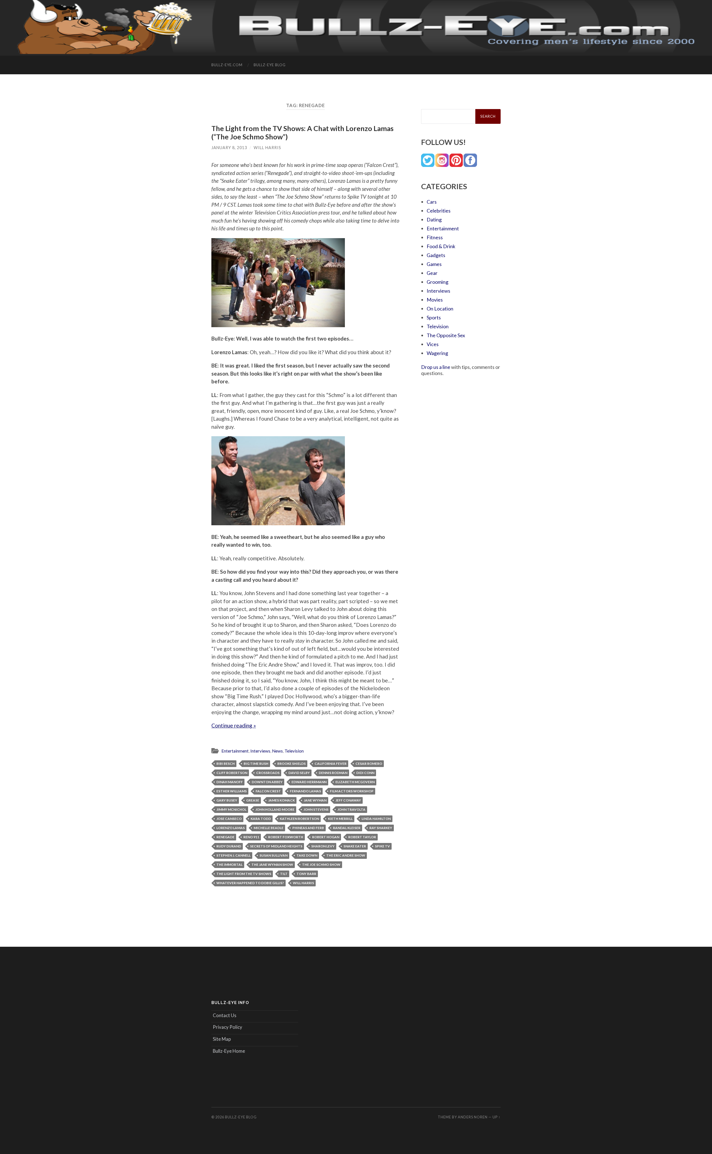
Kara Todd (261, 819)
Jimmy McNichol (231, 809)
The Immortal (229, 864)
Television (294, 750)
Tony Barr (306, 874)
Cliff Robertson (231, 773)
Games (434, 264)
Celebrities (439, 211)
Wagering (437, 353)
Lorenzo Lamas (230, 828)
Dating (434, 219)
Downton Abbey (267, 782)
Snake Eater (354, 846)
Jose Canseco (229, 819)
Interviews (260, 750)
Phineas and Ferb (308, 828)
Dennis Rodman (333, 773)
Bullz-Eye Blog (270, 65)
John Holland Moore (275, 809)
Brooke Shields (291, 763)
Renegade (225, 837)
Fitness (435, 237)
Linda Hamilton (376, 819)
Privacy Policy (227, 1027)
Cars (432, 202)
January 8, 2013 (229, 147)
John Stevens (315, 809)
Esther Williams (231, 791)
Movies (435, 300)
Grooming (437, 282)
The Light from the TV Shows (243, 874)
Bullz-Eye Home (229, 1051)
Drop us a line (435, 367)
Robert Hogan (325, 837)
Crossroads (268, 773)
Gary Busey (226, 800)
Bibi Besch (225, 763)
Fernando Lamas (305, 791)
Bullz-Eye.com (227, 65)
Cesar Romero (368, 763)
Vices (433, 344)
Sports (434, 317)
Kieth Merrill (340, 819)
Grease (252, 800)
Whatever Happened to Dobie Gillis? (250, 883)
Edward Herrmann (309, 782)
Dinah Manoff (229, 782)
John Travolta (351, 809)
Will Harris (267, 147)
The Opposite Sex (446, 335)
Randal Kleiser (346, 828)
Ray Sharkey (380, 828)
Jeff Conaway (348, 800)
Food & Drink (441, 246)
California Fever (331, 763)
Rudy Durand (228, 846)
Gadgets (436, 255)
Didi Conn (365, 773)
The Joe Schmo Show (321, 864)
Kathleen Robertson (299, 819)
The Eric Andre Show (345, 855)
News (277, 750)
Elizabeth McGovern (355, 782)
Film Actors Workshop (352, 791)
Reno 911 (251, 837)
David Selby (299, 773)
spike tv (382, 846)
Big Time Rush (256, 763)
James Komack (281, 800)
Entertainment (235, 750)
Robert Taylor (362, 837)
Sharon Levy (323, 846)
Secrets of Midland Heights (276, 846)
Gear (432, 273)
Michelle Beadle (268, 828)
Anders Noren (473, 1117)
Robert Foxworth (285, 837)
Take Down (306, 855)
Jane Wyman (315, 800)
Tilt (284, 874)
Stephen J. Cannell (233, 855)
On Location (440, 308)
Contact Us (224, 1015)
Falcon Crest (268, 791)
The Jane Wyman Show (272, 864)
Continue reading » (233, 725)
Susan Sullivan (273, 855)
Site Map (222, 1039)
